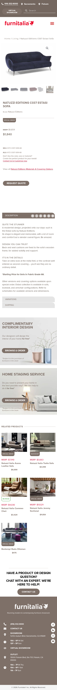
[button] (52, 23)
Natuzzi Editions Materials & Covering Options (32, 169)
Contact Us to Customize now (15, 161)
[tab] (28, 215)
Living (15, 38)
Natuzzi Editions (15, 111)
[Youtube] (53, 641)
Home (7, 38)
